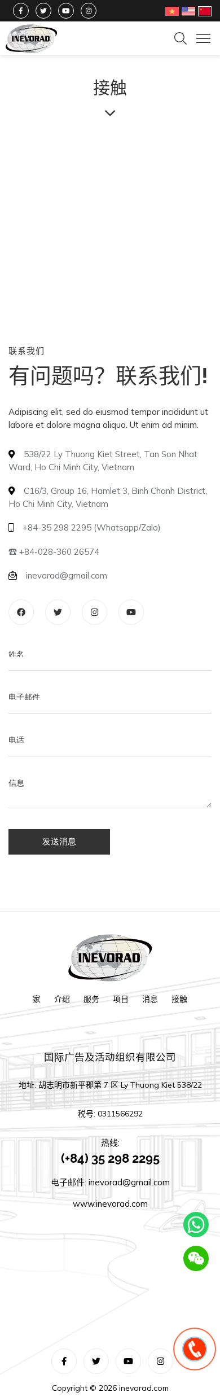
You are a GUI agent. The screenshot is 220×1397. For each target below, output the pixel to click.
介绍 (62, 1003)
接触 (179, 1003)
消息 (150, 1003)
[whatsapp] (196, 1224)
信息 (16, 796)
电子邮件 (24, 710)
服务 (91, 1003)
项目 (121, 1003)
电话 (16, 753)
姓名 (16, 667)
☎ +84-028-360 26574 (53, 565)
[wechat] (196, 1258)
